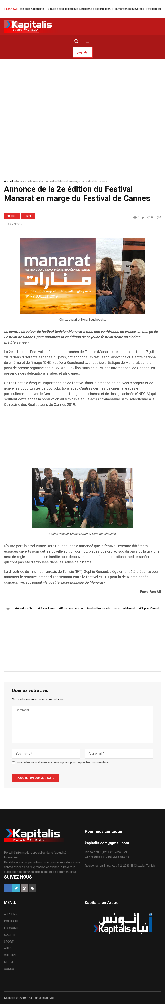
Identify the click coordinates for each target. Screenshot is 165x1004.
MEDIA (8, 962)
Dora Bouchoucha (72, 608)
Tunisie (27, 216)
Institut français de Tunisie (104, 608)
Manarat (130, 608)
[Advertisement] (82, 89)
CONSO (9, 969)
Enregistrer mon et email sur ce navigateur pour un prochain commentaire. (63, 763)
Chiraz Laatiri (47, 608)
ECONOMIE (11, 928)
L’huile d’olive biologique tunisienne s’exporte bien (67, 9)
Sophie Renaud (150, 608)
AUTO (8, 948)
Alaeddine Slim (25, 608)
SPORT (9, 941)
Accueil (8, 181)
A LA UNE (10, 914)
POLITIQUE (11, 921)
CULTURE (12, 216)
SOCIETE (10, 935)
